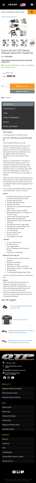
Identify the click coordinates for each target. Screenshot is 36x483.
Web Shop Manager (24, 480)
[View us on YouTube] (12, 378)
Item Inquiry (7, 97)
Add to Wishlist (23, 91)
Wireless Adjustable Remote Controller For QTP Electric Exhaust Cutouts (21, 332)
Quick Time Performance (9, 17)
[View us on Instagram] (8, 378)
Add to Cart (23, 86)
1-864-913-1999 (10, 363)
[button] (18, 12)
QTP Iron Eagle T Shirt (20, 320)
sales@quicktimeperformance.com (15, 370)
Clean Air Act (7, 290)
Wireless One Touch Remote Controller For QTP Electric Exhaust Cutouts (20, 342)
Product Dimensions (11, 117)
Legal (5, 113)
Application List (9, 109)
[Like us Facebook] (4, 378)
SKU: (3, 56)
